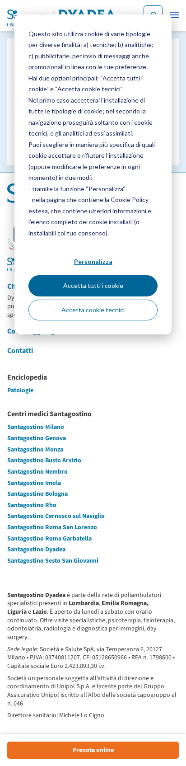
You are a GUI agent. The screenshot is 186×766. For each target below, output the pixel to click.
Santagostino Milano (35, 427)
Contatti (20, 351)
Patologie (20, 390)
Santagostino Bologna (37, 493)
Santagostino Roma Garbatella (49, 538)
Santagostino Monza (35, 449)
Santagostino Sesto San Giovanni (52, 560)
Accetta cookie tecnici (93, 310)
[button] (174, 14)
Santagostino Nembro (37, 471)
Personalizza (93, 261)
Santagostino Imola (34, 483)
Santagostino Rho (31, 505)
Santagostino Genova (36, 438)
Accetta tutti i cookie (93, 285)
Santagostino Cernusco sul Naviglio (56, 516)
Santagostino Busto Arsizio (44, 460)
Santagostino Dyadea (36, 549)
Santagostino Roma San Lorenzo (52, 527)
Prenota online (93, 750)
